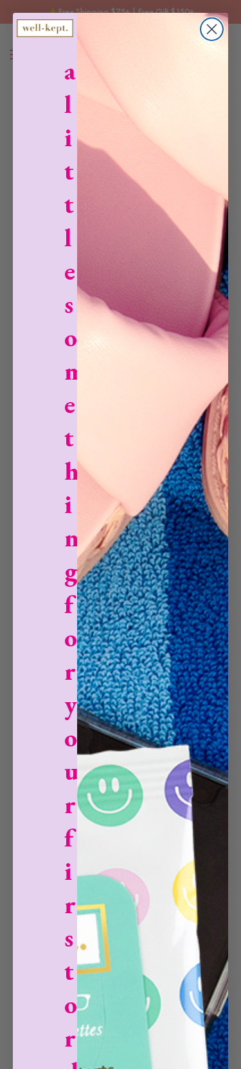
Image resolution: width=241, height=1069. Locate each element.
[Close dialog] (212, 29)
